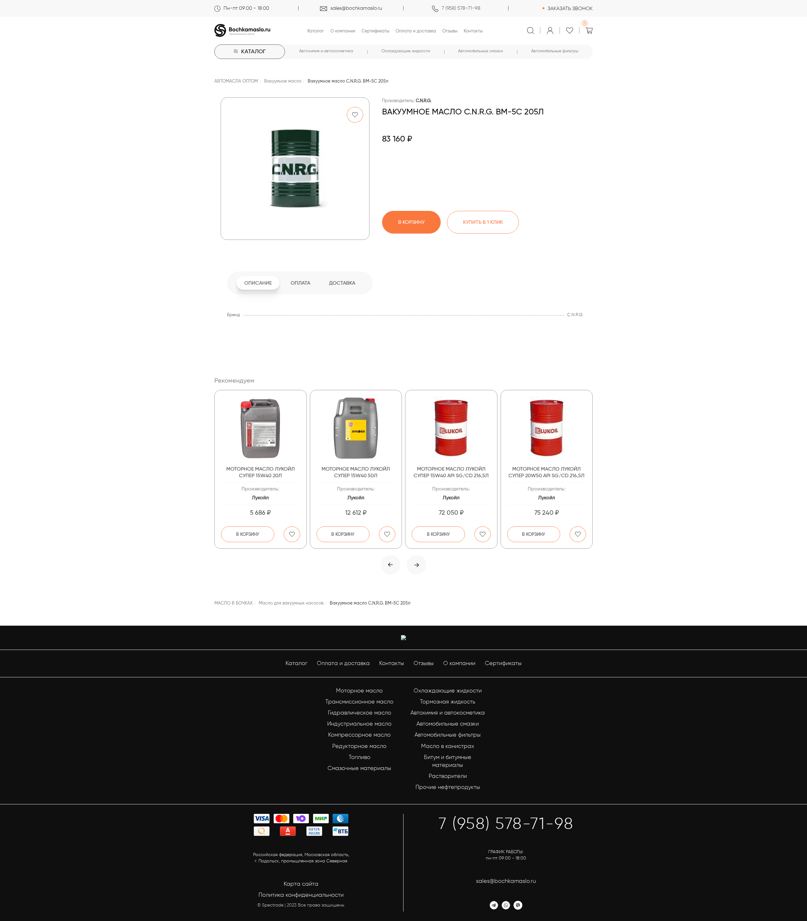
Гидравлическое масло (359, 712)
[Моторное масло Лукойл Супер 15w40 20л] (260, 428)
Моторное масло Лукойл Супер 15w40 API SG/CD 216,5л (451, 472)
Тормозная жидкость (447, 701)
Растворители (448, 776)
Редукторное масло (359, 746)
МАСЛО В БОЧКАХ (233, 603)
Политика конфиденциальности (301, 894)
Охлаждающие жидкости (405, 51)
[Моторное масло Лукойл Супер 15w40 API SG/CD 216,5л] (451, 428)
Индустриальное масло (359, 723)
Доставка (342, 283)
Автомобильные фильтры (554, 51)
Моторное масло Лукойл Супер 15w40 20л (260, 472)
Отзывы (449, 31)
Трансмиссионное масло (359, 701)
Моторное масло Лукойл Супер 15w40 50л (356, 472)
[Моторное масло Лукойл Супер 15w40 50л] (356, 428)
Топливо (359, 757)
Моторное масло (359, 690)
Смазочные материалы (359, 768)
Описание (258, 283)
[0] (589, 30)
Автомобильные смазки (480, 51)
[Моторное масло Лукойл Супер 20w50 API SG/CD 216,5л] (546, 428)
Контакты (473, 31)
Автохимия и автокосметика (326, 51)
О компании (342, 31)
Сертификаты (375, 31)
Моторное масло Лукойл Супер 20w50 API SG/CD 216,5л (546, 472)
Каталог (315, 31)
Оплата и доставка (416, 31)
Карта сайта (301, 883)
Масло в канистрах (447, 746)
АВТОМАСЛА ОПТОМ (236, 81)
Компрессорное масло (359, 734)
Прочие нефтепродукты (447, 787)
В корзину (247, 534)
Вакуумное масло (282, 81)
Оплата (300, 283)
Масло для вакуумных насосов (291, 603)
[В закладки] (355, 115)
